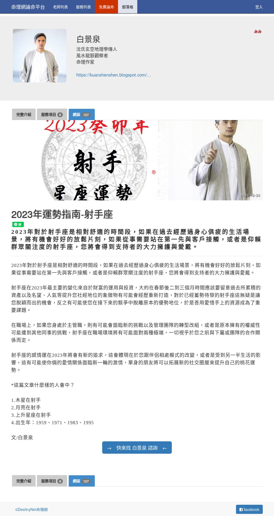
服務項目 (51, 114)
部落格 (127, 6)
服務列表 (83, 6)
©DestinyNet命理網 (31, 509)
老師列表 (60, 6)
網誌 (81, 114)
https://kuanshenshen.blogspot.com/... (113, 74)
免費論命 (106, 6)
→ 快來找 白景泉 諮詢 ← (137, 447)
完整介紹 (23, 114)
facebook (251, 509)
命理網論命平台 (28, 6)
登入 (259, 6)
